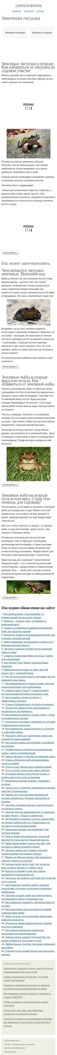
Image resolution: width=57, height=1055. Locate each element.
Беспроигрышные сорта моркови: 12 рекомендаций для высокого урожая (22, 615)
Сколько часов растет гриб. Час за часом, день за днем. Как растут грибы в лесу (25, 865)
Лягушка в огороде (42, 32)
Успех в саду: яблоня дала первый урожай (28, 767)
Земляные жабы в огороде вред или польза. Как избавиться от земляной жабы (28, 380)
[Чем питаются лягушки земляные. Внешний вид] (28, 312)
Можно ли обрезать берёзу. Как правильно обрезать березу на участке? (26, 859)
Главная (16, 11)
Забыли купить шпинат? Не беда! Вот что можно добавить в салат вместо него (25, 938)
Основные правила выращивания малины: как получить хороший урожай (28, 636)
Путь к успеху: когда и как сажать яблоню (27, 770)
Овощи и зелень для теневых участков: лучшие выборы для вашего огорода (24, 852)
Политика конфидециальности (15, 1048)
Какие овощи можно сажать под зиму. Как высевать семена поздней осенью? (25, 845)
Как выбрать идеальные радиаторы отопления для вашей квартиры (22, 931)
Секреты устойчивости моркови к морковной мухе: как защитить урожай (26, 629)
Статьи (40, 11)
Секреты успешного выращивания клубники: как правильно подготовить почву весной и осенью (28, 1022)
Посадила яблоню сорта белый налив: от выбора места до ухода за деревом (25, 775)
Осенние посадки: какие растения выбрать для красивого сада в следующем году (26, 897)
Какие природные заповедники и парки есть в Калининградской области (27, 643)
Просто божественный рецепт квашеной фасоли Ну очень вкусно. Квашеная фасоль (25, 838)
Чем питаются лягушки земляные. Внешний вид (23, 272)
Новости (29, 11)
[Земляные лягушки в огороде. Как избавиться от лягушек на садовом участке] (28, 144)
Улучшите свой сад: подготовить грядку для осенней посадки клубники (26, 737)
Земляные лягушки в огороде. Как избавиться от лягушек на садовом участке (28, 66)
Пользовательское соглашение (23, 1044)
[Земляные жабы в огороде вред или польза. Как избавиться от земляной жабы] (28, 464)
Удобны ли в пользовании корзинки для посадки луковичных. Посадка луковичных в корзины (25, 798)
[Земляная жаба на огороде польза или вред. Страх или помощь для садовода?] (28, 587)
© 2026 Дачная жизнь (12, 1040)
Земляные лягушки (15, 32)
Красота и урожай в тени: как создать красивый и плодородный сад (23, 872)
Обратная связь (9, 1052)
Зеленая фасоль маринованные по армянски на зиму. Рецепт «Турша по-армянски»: (28, 813)
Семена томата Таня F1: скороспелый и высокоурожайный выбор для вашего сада (25, 692)
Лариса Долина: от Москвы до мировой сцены (30, 756)
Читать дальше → (10, 253)
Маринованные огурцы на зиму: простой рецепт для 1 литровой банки (24, 671)
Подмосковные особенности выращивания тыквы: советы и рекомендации (26, 751)
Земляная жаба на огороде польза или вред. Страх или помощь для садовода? (25, 498)
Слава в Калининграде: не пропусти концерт (29, 704)
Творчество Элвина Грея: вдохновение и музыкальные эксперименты (25, 709)
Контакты (7, 1044)
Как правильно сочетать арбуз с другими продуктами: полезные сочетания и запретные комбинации (26, 888)
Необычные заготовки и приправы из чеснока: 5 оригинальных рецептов (28, 723)
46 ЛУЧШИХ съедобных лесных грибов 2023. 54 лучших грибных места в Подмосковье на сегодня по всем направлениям (28, 822)
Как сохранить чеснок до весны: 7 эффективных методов (21, 699)
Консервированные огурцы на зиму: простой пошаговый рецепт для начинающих (27, 685)
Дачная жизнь (28, 5)
